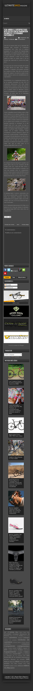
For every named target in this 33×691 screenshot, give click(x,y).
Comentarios (9, 287)
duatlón (14, 648)
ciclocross (7, 644)
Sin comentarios (21, 39)
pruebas (6, 663)
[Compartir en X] (8, 217)
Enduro (20, 650)
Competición (23, 37)
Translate (16, 357)
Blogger (22, 345)
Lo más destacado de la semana (16, 656)
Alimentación (23, 634)
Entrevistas (26, 650)
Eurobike (20, 652)
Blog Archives (22, 277)
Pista (21, 661)
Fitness (11, 654)
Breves (6, 637)
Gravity (23, 654)
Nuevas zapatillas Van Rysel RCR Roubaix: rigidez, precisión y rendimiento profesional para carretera (15, 538)
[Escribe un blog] (7, 217)
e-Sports (15, 650)
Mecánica (6, 659)
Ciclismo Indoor (17, 642)
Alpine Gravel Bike (14, 635)
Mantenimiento (25, 657)
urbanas (20, 666)
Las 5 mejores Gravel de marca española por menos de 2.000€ (15, 383)
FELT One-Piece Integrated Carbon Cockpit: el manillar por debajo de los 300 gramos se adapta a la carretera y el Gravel (16, 566)
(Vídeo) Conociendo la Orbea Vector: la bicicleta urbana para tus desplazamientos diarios (15, 620)
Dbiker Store (16, 303)
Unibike (16, 665)
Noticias (6, 39)
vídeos (26, 665)
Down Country (8, 648)
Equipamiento (10, 652)
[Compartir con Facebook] (10, 217)
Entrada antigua (25, 224)
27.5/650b (11, 632)
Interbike (27, 654)
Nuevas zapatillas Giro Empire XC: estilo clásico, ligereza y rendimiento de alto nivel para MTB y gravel (16, 593)
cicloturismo (25, 644)
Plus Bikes (26, 661)
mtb (28, 37)
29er (16, 632)
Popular (7, 277)
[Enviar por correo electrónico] (5, 217)
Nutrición (12, 661)
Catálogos (26, 637)
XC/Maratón (12, 39)
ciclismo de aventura (10, 640)
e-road (10, 650)
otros (17, 661)
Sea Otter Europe (16, 663)
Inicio (18, 224)
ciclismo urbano (25, 642)
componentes (23, 646)
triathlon (6, 666)
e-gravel (25, 648)
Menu (7, 18)
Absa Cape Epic (24, 632)
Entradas (8, 284)
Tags (13, 277)
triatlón (11, 666)
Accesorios (7, 634)
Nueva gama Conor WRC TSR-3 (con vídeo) (15, 435)
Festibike (6, 654)
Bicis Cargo (26, 635)
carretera (13, 637)
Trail (28, 663)
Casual (20, 637)
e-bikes (19, 648)
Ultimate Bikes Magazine (21, 676)
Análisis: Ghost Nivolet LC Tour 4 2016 (15, 458)
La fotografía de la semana (13, 655)
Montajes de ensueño (18, 659)
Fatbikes (26, 652)
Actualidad (15, 634)
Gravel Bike (17, 654)
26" (5, 632)
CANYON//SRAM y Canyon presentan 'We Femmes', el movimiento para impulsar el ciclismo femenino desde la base (15, 409)
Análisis (21, 635)
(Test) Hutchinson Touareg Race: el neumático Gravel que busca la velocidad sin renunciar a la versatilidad (15, 483)
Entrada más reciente (9, 224)
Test (24, 663)
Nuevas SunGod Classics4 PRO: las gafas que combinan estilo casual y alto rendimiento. (15, 510)
